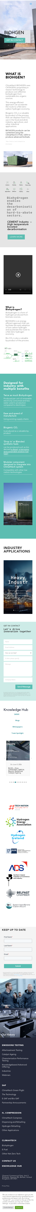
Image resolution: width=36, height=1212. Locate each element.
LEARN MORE (16, 237)
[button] (9, 782)
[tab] (18, 714)
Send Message (23, 687)
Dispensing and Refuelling (13, 1122)
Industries (6, 1071)
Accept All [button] (19, 1207)
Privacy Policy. (21, 694)
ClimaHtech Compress (12, 1118)
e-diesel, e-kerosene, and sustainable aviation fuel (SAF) (16, 452)
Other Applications (10, 1130)
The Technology (9, 1095)
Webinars (6, 1075)
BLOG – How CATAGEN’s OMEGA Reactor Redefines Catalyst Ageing (16, 770)
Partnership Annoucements (14, 1103)
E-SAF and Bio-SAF (10, 1099)
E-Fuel (5, 1150)
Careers (6, 1005)
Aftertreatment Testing (12, 1050)
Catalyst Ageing (9, 1054)
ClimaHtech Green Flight (13, 1090)
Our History (8, 1034)
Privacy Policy (16, 974)
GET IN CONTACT (14, 40)
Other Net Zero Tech (11, 1154)
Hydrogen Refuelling (11, 1126)
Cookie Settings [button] (8, 1207)
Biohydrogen (8, 1146)
